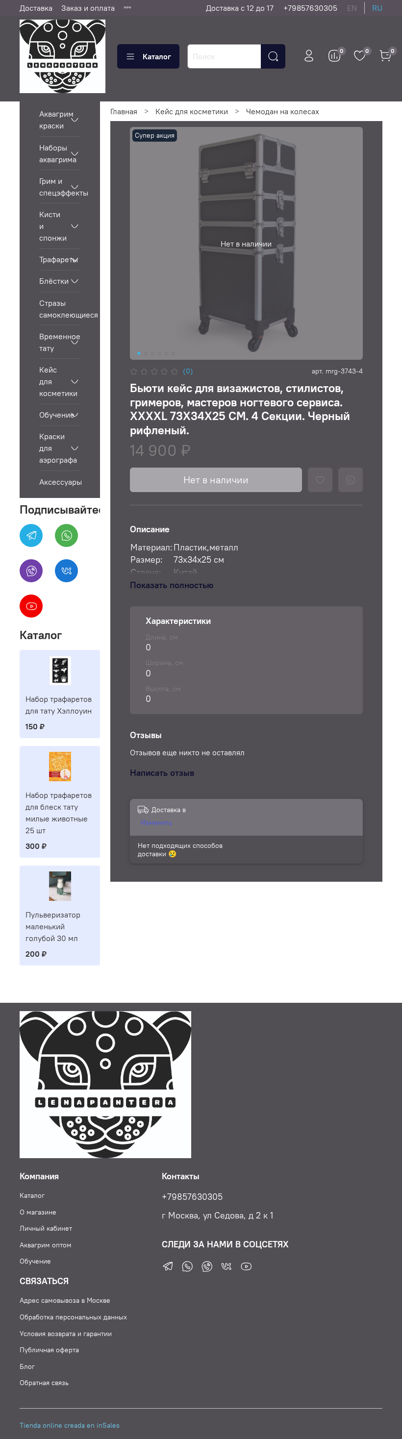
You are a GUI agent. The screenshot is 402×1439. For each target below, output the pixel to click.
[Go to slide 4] (159, 353)
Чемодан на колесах (282, 111)
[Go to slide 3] (152, 353)
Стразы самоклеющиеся (59, 309)
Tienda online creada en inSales (70, 1425)
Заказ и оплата (88, 8)
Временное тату (52, 342)
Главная (123, 111)
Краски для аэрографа (52, 448)
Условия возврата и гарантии (66, 1333)
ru (377, 8)
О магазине (38, 1212)
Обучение (52, 415)
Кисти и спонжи (52, 226)
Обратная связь (44, 1382)
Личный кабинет (46, 1228)
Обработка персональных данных (73, 1317)
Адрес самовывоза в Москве (65, 1300)
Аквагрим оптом (46, 1245)
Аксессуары (59, 482)
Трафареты (52, 259)
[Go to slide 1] (139, 353)
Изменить (156, 822)
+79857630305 (310, 8)
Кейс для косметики (191, 111)
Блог (27, 1366)
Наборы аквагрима (52, 153)
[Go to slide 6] (173, 353)
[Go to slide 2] (146, 353)
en (352, 8)
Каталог (157, 56)
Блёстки (52, 281)
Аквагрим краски (52, 119)
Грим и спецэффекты (52, 187)
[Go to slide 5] (166, 353)
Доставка (36, 8)
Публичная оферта (49, 1349)
